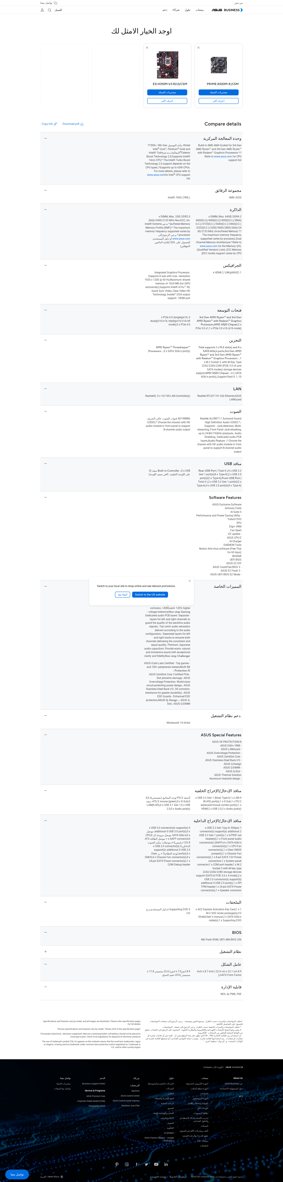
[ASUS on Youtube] (156, 1165)
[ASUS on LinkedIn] (166, 1165)
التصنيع (171, 1108)
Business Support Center (93, 1083)
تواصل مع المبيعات (62, 1088)
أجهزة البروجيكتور (200, 1098)
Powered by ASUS (97, 1106)
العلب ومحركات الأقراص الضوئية (194, 1131)
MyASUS (136, 1091)
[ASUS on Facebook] (136, 1165)
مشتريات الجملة (63, 1083)
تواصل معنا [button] (46, 3)
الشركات (170, 1088)
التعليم (171, 1093)
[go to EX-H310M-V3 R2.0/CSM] (167, 65)
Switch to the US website (150, 594)
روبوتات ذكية (202, 1140)
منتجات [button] (200, 10)
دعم (241, 1095)
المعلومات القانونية (178, 1176)
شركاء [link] (175, 9)
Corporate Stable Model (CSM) (91, 1101)
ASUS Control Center (130, 1096)
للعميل (58, 10)
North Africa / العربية (49, 1176)
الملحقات (204, 1145)
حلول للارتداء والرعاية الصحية (195, 1136)
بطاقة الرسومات (200, 1113)
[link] (219, 101)
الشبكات (204, 1126)
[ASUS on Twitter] (146, 1165)
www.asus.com (223, 156)
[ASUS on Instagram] (126, 1165)
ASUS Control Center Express (126, 1100)
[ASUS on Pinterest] (117, 1165)
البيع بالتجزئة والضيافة (164, 1098)
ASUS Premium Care (95, 1096)
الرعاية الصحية (167, 1103)
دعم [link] (165, 9)
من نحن (238, 3)
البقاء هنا (122, 594)
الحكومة (170, 1128)
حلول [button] (187, 10)
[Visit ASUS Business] (233, 1067)
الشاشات (204, 1093)
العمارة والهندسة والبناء (163, 1113)
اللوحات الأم (203, 1108)
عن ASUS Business (234, 1083)
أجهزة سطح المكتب (199, 1088)
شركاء (136, 1078)
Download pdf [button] (71, 124)
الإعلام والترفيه (167, 1118)
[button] (49, 10)
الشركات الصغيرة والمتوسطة (161, 1083)
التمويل (170, 1123)
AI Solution (169, 1133)
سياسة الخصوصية (158, 1176)
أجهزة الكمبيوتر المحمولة (197, 1083)
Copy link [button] (47, 124)
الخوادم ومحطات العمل (198, 1103)
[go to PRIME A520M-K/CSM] (219, 65)
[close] (189, 580)
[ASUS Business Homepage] (227, 10)
